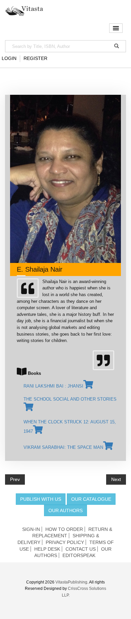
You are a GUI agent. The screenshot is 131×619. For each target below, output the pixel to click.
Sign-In (31, 529)
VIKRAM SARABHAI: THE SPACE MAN (63, 447)
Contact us (81, 549)
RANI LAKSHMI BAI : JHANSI (53, 386)
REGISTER (35, 58)
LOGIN (9, 58)
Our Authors (65, 510)
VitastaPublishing (71, 582)
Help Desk (47, 549)
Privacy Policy (65, 542)
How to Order (64, 529)
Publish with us (40, 499)
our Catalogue (91, 499)
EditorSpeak (78, 555)
